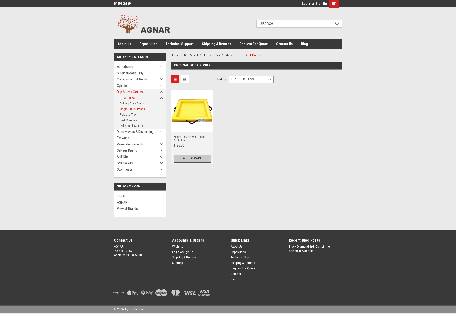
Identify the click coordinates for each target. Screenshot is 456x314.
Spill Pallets (125, 163)
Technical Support (180, 44)
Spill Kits (123, 157)
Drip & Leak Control (130, 92)
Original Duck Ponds (132, 109)
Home (175, 55)
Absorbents (125, 67)
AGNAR (122, 202)
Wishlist (177, 246)
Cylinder (122, 86)
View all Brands (127, 208)
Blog (304, 44)
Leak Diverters (128, 120)
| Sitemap (139, 309)
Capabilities (148, 44)
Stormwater (125, 169)
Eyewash (123, 138)
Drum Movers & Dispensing (135, 132)
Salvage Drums (127, 150)
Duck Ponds (127, 98)
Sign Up (321, 3)
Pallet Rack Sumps (131, 125)
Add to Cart (192, 158)
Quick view (192, 128)
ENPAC (122, 196)
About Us (124, 44)
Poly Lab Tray (128, 114)
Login (306, 3)
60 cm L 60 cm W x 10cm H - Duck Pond (191, 138)
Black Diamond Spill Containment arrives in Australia (310, 249)
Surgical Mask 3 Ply (130, 73)
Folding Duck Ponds (132, 103)
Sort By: (221, 79)
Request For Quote (253, 44)
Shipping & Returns (216, 44)
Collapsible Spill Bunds (132, 79)
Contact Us (284, 44)
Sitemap (177, 263)
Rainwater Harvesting (131, 144)
